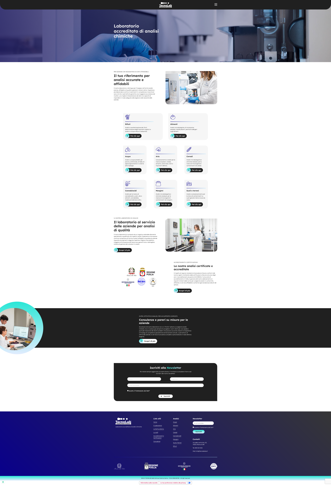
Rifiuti (175, 446)
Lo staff (155, 432)
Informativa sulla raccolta (149, 483)
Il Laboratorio (157, 425)
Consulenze (156, 441)
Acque (175, 422)
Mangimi (175, 439)
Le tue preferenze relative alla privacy (173, 483)
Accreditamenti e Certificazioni (158, 437)
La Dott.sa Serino (158, 429)
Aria (174, 429)
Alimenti (175, 425)
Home (155, 422)
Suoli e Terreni (177, 443)
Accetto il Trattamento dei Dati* (139, 391)
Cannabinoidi (177, 436)
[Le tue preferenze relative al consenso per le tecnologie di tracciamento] (3, 482)
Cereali (175, 432)
